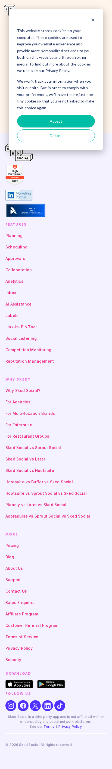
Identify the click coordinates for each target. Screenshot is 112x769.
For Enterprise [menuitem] (18, 424)
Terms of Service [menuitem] (21, 636)
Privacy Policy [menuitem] (19, 648)
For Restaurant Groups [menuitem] (27, 436)
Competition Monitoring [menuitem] (28, 349)
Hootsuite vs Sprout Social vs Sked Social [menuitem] (46, 493)
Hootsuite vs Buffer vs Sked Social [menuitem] (39, 482)
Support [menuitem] (13, 579)
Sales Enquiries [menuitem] (20, 602)
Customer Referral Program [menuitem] (31, 625)
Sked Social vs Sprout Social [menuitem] (33, 447)
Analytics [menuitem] (14, 281)
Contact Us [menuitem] (16, 591)
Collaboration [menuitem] (18, 269)
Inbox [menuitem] (10, 292)
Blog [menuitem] (9, 557)
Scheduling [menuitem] (16, 247)
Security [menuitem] (13, 659)
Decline (56, 135)
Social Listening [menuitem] (21, 338)
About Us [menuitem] (14, 568)
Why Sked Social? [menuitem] (22, 390)
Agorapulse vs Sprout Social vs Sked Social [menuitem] (47, 516)
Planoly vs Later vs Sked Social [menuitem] (35, 504)
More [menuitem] (11, 534)
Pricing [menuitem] (12, 545)
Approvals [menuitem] (15, 258)
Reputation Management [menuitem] (29, 361)
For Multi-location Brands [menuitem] (30, 413)
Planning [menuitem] (14, 235)
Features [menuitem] (16, 224)
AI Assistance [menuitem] (18, 304)
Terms (48, 726)
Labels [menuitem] (11, 315)
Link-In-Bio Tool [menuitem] (21, 327)
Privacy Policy (70, 726)
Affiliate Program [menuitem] (21, 614)
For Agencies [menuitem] (17, 402)
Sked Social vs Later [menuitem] (25, 459)
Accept (56, 121)
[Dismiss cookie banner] (93, 20)
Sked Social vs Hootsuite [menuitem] (29, 470)
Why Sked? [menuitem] (17, 379)
